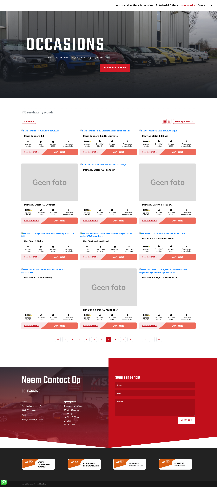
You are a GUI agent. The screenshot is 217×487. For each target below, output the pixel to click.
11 (137, 339)
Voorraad (187, 6)
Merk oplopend (183, 121)
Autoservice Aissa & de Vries (134, 6)
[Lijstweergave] (164, 121)
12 (145, 339)
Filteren (29, 121)
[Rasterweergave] (169, 121)
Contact (203, 6)
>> (159, 339)
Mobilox (42, 484)
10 (130, 339)
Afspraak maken (115, 67)
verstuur (186, 420)
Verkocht (59, 151)
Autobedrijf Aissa (167, 6)
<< (58, 339)
